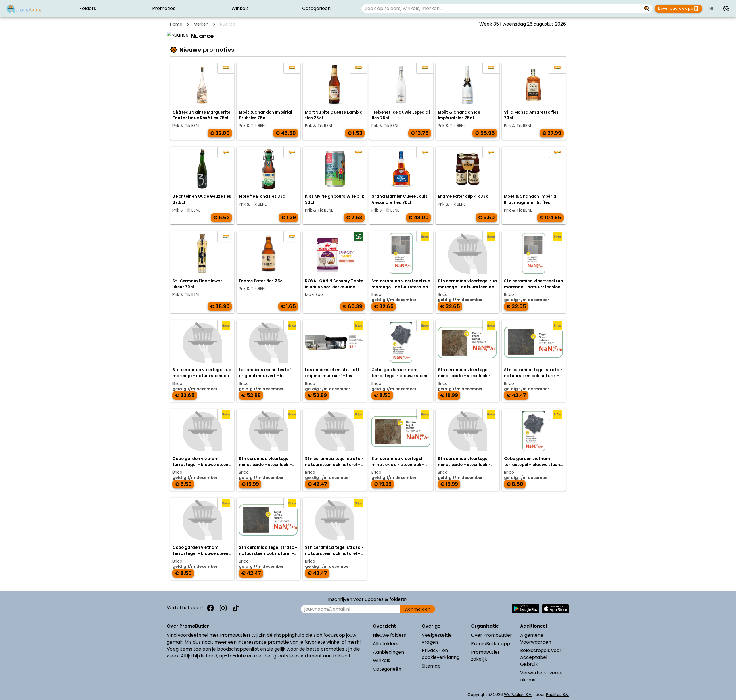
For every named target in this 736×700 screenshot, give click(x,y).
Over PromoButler (491, 635)
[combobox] (501, 8)
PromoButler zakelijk (485, 655)
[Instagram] (223, 608)
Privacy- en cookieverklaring (440, 654)
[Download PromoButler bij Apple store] (555, 608)
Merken (201, 24)
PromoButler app (490, 643)
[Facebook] (210, 608)
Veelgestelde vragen (437, 638)
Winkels (381, 660)
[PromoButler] (25, 8)
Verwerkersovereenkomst (541, 676)
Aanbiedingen (388, 652)
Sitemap (431, 666)
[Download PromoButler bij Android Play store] (525, 608)
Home (176, 24)
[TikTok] (236, 608)
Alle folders (385, 643)
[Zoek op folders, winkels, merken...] (647, 8)
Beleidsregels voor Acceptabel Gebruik (540, 657)
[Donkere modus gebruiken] (726, 8)
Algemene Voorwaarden (535, 638)
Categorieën (387, 669)
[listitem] (87, 9)
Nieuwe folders (389, 635)
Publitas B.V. (557, 694)
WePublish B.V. (518, 694)
